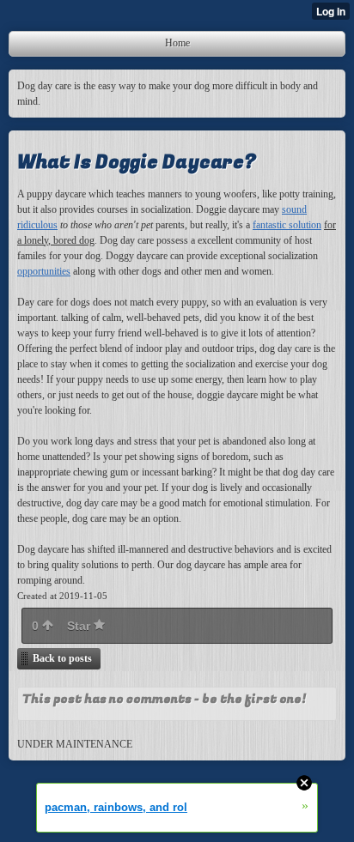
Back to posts (62, 658)
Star (80, 626)
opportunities (43, 271)
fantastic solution (287, 225)
